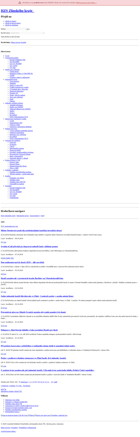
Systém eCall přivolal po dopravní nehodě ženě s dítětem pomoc (29, 246)
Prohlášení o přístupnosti (27, 428)
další (55, 382)
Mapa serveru (15, 42)
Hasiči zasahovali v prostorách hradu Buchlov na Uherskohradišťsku (32, 278)
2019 (42, 216)
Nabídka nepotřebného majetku (16, 410)
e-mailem (12, 386)
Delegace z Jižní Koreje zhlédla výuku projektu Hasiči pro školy (29, 330)
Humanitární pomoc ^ (12, 412)
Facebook (26, 386)
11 (44, 382)
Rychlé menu (5, 33)
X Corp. (19, 386)
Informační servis (23, 216)
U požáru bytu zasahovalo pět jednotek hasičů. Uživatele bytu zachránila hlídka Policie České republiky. (47, 370)
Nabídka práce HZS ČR (13, 404)
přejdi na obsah (10, 21)
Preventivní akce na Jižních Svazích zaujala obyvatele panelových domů (33, 312)
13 (48, 382)
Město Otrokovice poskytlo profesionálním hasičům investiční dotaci (31, 230)
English (23, 42)
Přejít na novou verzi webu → (86, 3)
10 (41, 382)
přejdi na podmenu (11, 25)
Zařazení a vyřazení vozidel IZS (16, 402)
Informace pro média (12, 400)
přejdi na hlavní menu (12, 23)
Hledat (3, 29)
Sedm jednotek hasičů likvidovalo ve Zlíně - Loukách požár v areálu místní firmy (37, 296)
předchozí (24, 382)
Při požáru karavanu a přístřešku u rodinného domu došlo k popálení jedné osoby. (38, 346)
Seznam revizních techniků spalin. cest (18, 408)
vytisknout (4, 386)
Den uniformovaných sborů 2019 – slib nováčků (22, 262)
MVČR (3, 389)
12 (46, 382)
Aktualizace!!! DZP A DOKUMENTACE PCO (21, 406)
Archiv (8, 431)
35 (52, 382)
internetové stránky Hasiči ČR (11, 391)
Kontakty (14, 428)
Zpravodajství (34, 216)
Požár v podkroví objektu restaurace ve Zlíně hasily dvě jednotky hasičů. (33, 358)
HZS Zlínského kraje (16, 11)
